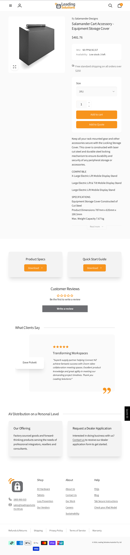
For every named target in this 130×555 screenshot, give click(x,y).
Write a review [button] (65, 308)
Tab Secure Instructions (106, 501)
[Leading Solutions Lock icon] (15, 491)
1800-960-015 (20, 499)
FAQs (96, 488)
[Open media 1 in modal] (36, 44)
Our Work (70, 501)
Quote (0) (127, 413)
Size (78, 83)
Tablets (40, 495)
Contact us (79, 440)
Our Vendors (43, 507)
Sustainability (72, 513)
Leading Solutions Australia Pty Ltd (110, 542)
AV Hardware (43, 488)
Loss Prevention (45, 501)
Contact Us (71, 495)
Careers (69, 507)
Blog (96, 495)
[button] (10, 5)
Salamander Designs (85, 18)
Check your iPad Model (105, 507)
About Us (70, 488)
